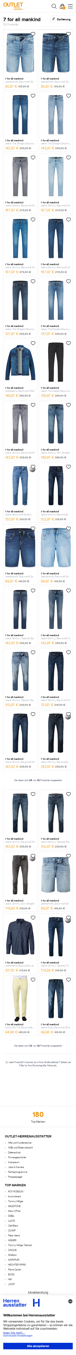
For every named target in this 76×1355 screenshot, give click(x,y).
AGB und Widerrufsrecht (20, 1147)
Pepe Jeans (14, 1235)
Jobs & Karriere (16, 1167)
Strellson (12, 1255)
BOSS (11, 1274)
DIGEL (11, 1216)
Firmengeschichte (17, 1157)
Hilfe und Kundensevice (19, 1142)
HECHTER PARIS (17, 1264)
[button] (54, 6)
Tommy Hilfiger (15, 1201)
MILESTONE (14, 1206)
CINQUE (12, 1250)
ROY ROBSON (15, 1191)
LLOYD (11, 1220)
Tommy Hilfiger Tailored (20, 1245)
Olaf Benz (13, 1225)
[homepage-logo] (24, 6)
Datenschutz (14, 1152)
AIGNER (12, 1240)
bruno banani (14, 1196)
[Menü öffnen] (70, 6)
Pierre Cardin (14, 1269)
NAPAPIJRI (13, 1259)
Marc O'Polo (14, 1211)
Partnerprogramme (17, 1172)
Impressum (13, 1162)
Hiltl (10, 1279)
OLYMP (12, 1230)
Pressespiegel (15, 1176)
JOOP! (11, 1284)
